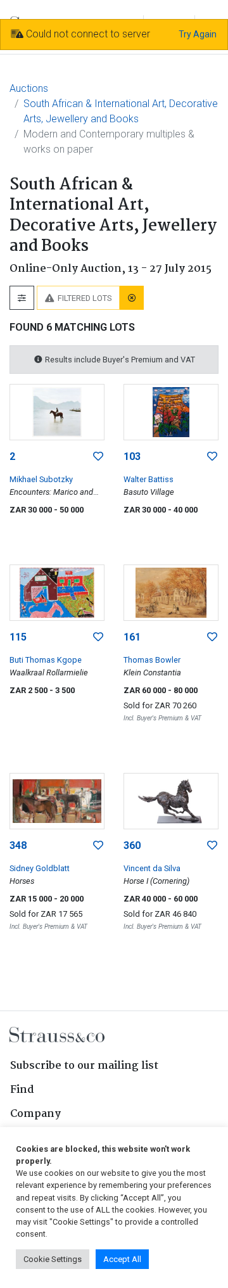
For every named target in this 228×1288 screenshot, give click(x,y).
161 (132, 637)
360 (132, 845)
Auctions (29, 88)
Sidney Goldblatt (40, 868)
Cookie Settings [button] (52, 1259)
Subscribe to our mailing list (84, 1065)
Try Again (198, 34)
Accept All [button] (122, 1259)
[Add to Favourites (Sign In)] (98, 456)
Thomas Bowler (152, 660)
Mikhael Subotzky (41, 479)
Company (35, 1114)
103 (132, 456)
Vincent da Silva (152, 868)
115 (18, 637)
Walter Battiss (149, 479)
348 (18, 845)
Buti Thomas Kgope (46, 660)
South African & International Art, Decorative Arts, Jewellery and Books (120, 111)
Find (22, 1090)
